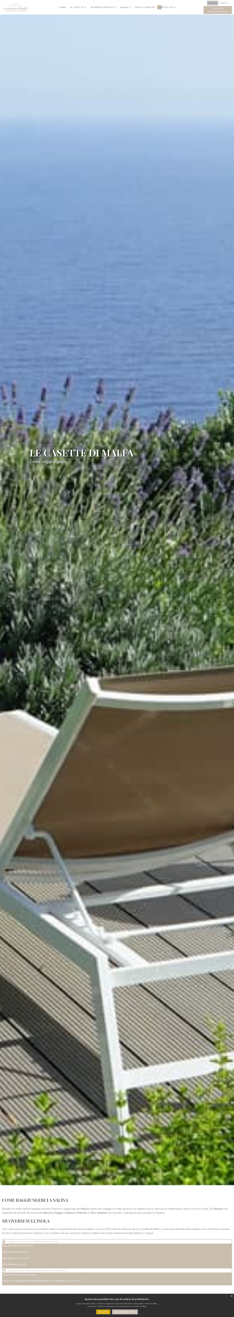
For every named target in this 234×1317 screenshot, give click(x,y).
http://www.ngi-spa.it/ (15, 1258)
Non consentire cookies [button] (125, 1312)
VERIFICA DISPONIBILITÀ (218, 10)
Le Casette (77, 7)
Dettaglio (143, 1306)
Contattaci (166, 7)
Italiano (212, 3)
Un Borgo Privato (101, 7)
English (224, 3)
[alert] (117, 1305)
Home (62, 7)
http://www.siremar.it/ (15, 1251)
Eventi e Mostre (145, 7)
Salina (124, 7)
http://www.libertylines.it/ (17, 1245)
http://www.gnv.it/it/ (14, 1264)
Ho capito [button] (103, 1312)
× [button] (232, 1296)
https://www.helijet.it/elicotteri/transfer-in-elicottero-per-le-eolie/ (41, 1280)
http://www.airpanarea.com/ (19, 1274)
